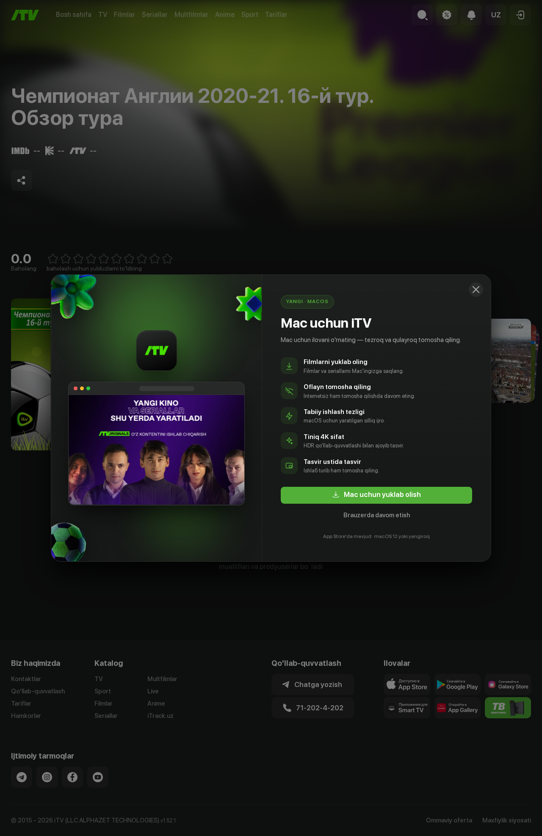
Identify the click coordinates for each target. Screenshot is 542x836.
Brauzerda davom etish (376, 515)
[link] (376, 495)
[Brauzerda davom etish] (476, 289)
